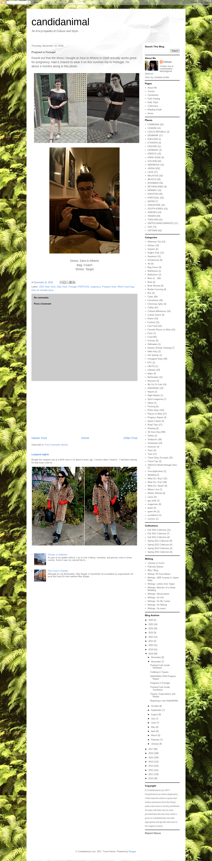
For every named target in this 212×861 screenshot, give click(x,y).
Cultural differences (157, 311)
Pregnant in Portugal (160, 683)
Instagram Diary (155, 359)
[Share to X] (67, 282)
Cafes (150, 296)
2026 (151, 620)
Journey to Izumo (156, 563)
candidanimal (60, 21)
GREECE (152, 153)
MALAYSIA (153, 175)
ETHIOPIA (153, 142)
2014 (151, 761)
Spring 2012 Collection (158, 544)
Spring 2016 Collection (158, 552)
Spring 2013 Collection (158, 548)
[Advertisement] (84, 408)
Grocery (151, 340)
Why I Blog (153, 570)
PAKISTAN (153, 194)
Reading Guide (155, 109)
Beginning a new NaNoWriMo (164, 700)
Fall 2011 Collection (157, 533)
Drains (151, 318)
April (153, 731)
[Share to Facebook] (70, 282)
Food (150, 337)
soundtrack (153, 515)
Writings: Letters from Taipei (161, 584)
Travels (151, 91)
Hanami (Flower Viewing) (159, 348)
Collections (153, 106)
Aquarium (152, 256)
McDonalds (153, 377)
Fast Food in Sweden (58, 571)
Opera (150, 403)
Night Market (154, 395)
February (155, 739)
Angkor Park (153, 252)
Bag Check (153, 267)
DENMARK (153, 135)
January (155, 744)
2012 (151, 770)
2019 (151, 649)
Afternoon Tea (154, 241)
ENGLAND (153, 139)
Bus (149, 293)
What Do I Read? (156, 486)
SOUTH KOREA (155, 208)
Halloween (152, 344)
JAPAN (151, 168)
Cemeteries (153, 95)
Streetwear (153, 443)
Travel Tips (153, 461)
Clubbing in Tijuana (159, 672)
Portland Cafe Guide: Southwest (160, 688)
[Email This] (61, 282)
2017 (151, 749)
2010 (151, 778)
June (153, 723)
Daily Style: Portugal (67, 286)
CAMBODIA (153, 124)
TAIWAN (152, 216)
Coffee (151, 307)
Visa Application (155, 471)
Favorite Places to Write (159, 329)
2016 (151, 753)
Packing (151, 406)
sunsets (151, 519)
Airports (151, 249)
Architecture (153, 260)
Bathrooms (153, 274)
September (156, 710)
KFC (150, 362)
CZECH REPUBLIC (157, 132)
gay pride (152, 500)
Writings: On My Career (159, 601)
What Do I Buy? (155, 478)
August (155, 714)
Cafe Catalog (154, 98)
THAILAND (153, 219)
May (153, 727)
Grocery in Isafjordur (57, 554)
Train (150, 454)
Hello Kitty (153, 351)
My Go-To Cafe (155, 384)
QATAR (151, 201)
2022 (151, 637)
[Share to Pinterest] (74, 282)
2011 (151, 774)
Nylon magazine (155, 399)
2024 (151, 628)
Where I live (153, 489)
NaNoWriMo (153, 388)
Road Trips (153, 424)
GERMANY (153, 150)
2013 (151, 766)
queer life (152, 511)
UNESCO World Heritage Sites (162, 465)
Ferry (150, 333)
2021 (151, 641)
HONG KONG (154, 157)
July (153, 718)
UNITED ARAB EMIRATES (161, 223)
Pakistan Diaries (155, 566)
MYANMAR (153, 183)
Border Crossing (155, 289)
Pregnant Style (109, 286)
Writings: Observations (158, 594)
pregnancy (96, 286)
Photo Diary (153, 410)
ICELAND (152, 161)
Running (151, 428)
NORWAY (152, 190)
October (155, 706)
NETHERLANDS (155, 186)
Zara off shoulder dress (42, 290)
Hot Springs (153, 355)
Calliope (167, 62)
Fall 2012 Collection (157, 537)
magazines (153, 504)
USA (150, 227)
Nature (151, 391)
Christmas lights (155, 304)
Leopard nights (40, 454)
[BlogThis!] (64, 282)
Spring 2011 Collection (158, 541)
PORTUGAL (84, 286)
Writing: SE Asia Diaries (159, 574)
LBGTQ (151, 366)
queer (150, 508)
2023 (151, 632)
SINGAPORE (154, 205)
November (156, 661)
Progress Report (155, 417)
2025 (151, 624)
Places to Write (155, 414)
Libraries (152, 370)
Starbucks (152, 439)
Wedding (152, 475)
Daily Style (50, 286)
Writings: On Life (156, 597)
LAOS (150, 172)
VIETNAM (152, 230)
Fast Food (152, 326)
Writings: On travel (156, 608)
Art (149, 263)
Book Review (154, 285)
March (154, 735)
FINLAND (152, 146)
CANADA (152, 128)
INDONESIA (153, 165)
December (156, 657)
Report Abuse (153, 833)
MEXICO (152, 179)
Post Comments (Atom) (56, 445)
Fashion (151, 322)
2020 (151, 645)
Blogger (132, 851)
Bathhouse (153, 271)
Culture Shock (154, 315)
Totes (150, 450)
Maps (150, 373)
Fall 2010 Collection (157, 530)
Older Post (130, 438)
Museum (152, 381)
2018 (41, 286)
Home (85, 438)
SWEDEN (152, 212)
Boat (150, 282)
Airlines (151, 245)
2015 (151, 757)
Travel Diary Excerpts (158, 457)
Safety (151, 435)
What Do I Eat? (155, 482)
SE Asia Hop (154, 432)
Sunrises (152, 446)
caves (150, 497)
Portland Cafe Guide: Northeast (160, 666)
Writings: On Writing (157, 605)
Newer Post (39, 438)
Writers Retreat (155, 493)
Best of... (152, 278)
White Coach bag (126, 286)
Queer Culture (154, 421)
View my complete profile (157, 77)
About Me (152, 87)
